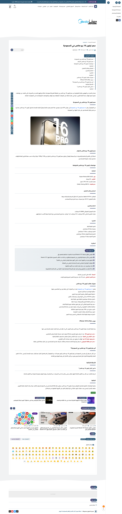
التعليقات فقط (25, 439)
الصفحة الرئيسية (92, 42)
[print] (12, 131)
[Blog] (12, 128)
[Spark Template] (96, 511)
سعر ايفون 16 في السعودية (77, 107)
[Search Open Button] (119, 2)
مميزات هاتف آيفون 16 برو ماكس (85, 77)
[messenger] (15, 511)
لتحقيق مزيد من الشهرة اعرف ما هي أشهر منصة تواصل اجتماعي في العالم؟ (74, 260)
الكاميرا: (91, 73)
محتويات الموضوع (90, 56)
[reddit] (12, 123)
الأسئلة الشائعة (89, 84)
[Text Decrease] (12, 101)
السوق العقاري (70, 6)
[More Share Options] (12, 133)
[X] (117, 20)
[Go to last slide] (14, 408)
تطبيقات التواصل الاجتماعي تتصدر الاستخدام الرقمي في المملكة (77, 263)
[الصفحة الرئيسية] (95, 6)
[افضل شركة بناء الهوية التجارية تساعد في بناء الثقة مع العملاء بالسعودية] (90, 400)
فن (48, 6)
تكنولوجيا (56, 6)
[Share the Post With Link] (12, 103)
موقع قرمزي (92, 505)
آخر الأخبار (91, 6)
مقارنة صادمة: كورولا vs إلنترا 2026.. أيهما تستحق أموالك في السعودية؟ (30, 1)
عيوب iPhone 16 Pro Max (86, 80)
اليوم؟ (10, 5)
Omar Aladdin (34, 425)
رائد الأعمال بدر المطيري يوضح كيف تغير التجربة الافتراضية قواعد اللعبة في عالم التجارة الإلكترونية (69, 269)
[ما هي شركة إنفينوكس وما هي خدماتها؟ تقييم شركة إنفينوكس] (49, 400)
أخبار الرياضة (84, 6)
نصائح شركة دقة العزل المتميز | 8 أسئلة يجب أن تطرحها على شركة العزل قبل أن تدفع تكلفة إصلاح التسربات (77, 1)
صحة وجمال (77, 6)
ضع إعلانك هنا (52, 494)
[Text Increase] (12, 96)
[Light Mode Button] (103, 506)
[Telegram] (12, 113)
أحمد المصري (92, 425)
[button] (12, 106)
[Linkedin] (12, 118)
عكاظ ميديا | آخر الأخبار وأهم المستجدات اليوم (70, 511)
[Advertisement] (34, 22)
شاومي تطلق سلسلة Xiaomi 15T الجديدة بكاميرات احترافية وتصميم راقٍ (75, 254)
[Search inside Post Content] (12, 94)
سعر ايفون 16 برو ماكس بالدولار (85, 61)
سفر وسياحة (62, 6)
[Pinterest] (12, 116)
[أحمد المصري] (94, 50)
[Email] (12, 126)
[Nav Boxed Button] (116, 2)
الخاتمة (91, 89)
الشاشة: (91, 66)
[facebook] (119, 20)
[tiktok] (17, 511)
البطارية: (91, 75)
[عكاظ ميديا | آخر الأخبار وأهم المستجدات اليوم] (87, 21)
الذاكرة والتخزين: (89, 70)
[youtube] (12, 511)
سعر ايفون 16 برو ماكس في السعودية (83, 59)
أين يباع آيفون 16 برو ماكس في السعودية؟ (82, 82)
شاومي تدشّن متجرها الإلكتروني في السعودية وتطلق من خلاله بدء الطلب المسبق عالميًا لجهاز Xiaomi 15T (67, 257)
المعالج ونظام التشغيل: (87, 68)
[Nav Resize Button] (108, 2)
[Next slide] (11, 408)
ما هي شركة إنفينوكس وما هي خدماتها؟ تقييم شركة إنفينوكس (29, 400)
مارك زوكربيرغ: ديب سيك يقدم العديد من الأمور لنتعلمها (79, 266)
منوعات (40, 6)
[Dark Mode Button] (103, 509)
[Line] (12, 121)
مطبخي (44, 6)
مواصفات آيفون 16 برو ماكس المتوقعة (83, 63)
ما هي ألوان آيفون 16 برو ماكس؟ (85, 86)
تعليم (51, 6)
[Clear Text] (12, 50)
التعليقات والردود (15, 439)
